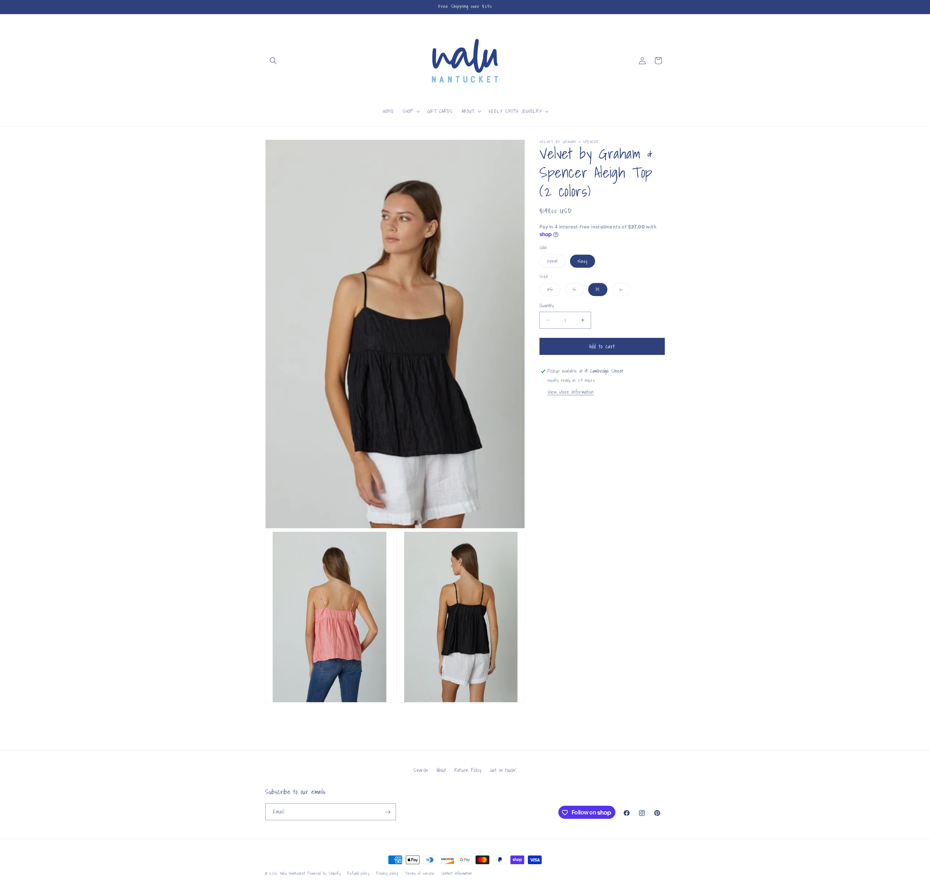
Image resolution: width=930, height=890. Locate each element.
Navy (582, 261)
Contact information (456, 873)
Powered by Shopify (324, 873)
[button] (273, 61)
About (441, 770)
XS (554, 290)
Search (420, 770)
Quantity (546, 306)
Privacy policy (387, 873)
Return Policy (467, 770)
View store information (570, 392)
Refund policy (358, 873)
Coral (556, 262)
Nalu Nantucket (293, 873)
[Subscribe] (388, 812)
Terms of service (419, 873)
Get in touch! (503, 770)
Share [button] (553, 412)
